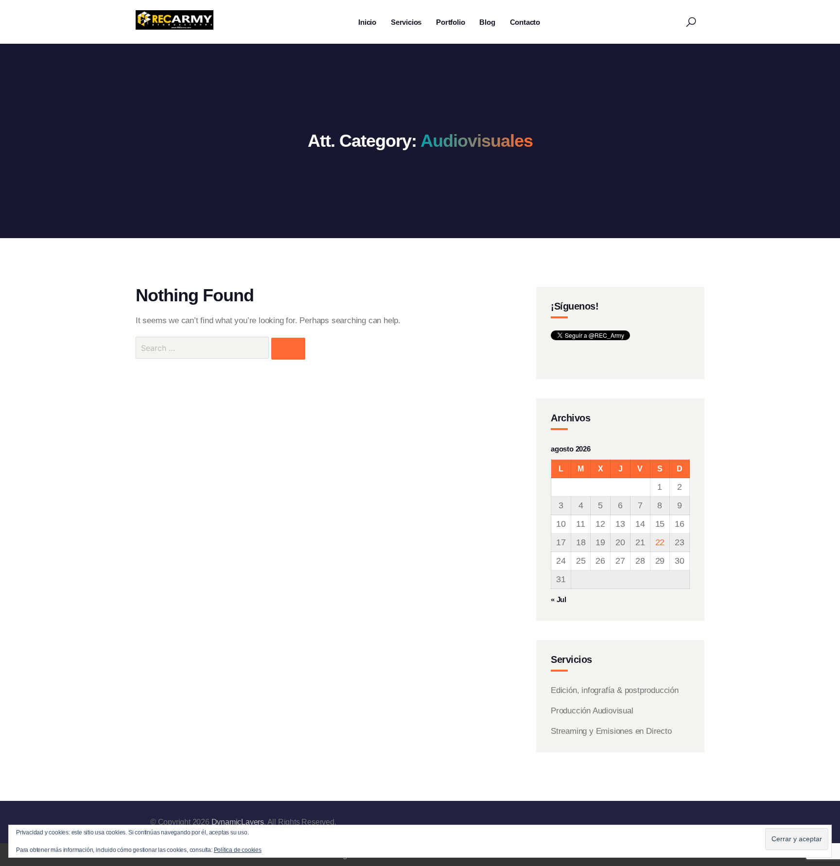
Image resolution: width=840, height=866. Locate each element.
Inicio (367, 22)
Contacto (525, 22)
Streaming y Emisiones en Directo (611, 731)
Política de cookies (238, 850)
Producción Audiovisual (592, 710)
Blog (487, 22)
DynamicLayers (237, 822)
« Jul (558, 599)
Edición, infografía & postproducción (615, 690)
